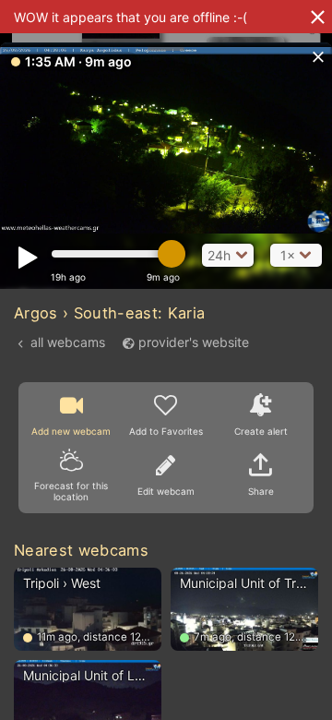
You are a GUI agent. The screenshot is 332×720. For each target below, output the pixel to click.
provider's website (193, 342)
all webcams (67, 342)
